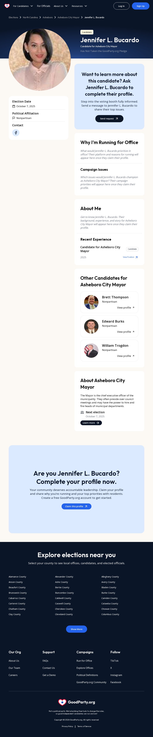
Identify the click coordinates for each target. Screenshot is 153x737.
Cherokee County (64, 608)
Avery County (108, 581)
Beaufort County (17, 587)
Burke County (108, 592)
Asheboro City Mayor (68, 17)
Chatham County (17, 608)
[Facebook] (15, 132)
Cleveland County (64, 614)
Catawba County (109, 603)
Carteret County (17, 603)
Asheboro (48, 17)
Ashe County (61, 581)
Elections (13, 17)
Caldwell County (63, 598)
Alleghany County (110, 576)
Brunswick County (18, 592)
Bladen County (108, 587)
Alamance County (17, 576)
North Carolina (30, 17)
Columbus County (110, 614)
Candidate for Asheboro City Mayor (98, 46)
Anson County (16, 581)
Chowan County (109, 608)
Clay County (15, 614)
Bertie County (62, 587)
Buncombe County (64, 592)
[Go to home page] (7, 6)
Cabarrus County (17, 598)
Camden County (109, 598)
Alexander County (64, 576)
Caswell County (63, 603)
